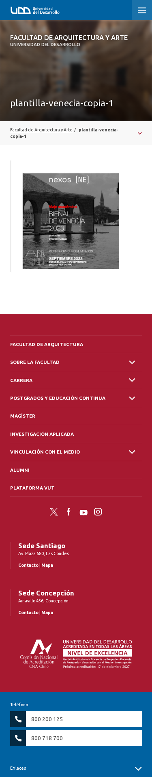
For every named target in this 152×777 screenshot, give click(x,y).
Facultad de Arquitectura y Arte (69, 40)
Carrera (21, 380)
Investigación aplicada (42, 434)
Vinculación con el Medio (45, 451)
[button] (142, 10)
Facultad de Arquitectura (46, 344)
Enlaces (18, 768)
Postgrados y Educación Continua (57, 398)
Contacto (28, 565)
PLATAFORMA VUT (32, 487)
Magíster (22, 415)
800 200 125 (47, 719)
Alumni (20, 470)
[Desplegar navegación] (76, 133)
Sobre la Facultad (35, 362)
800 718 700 (47, 738)
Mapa (47, 565)
